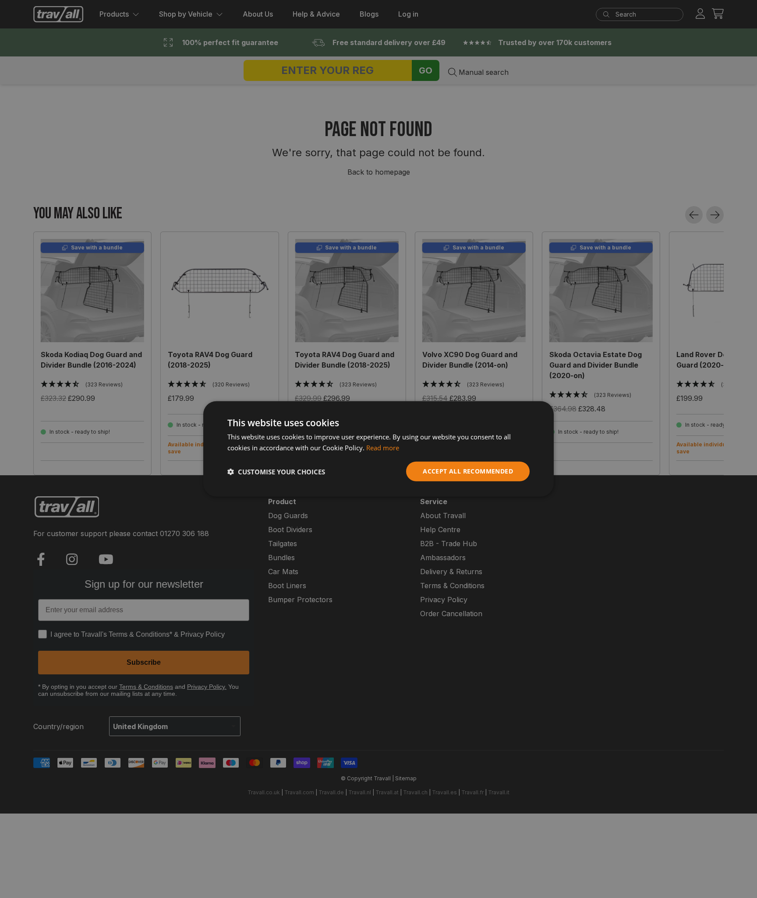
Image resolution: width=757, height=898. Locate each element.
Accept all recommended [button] (468, 471)
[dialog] (378, 449)
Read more (382, 447)
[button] (276, 472)
